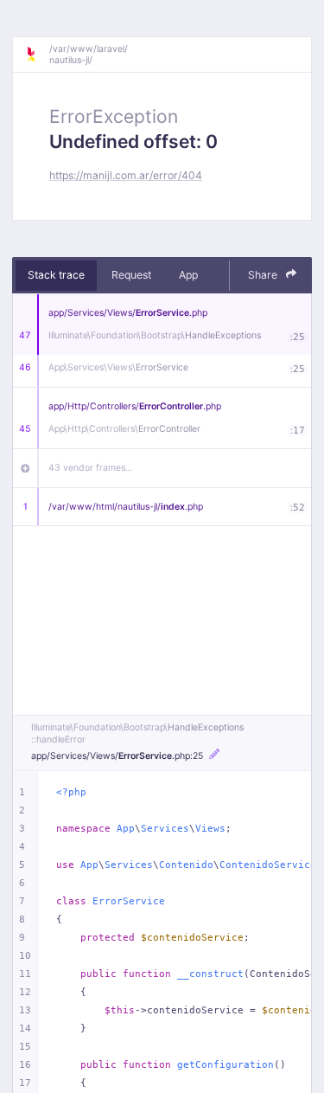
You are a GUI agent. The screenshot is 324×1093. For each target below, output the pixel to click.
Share (264, 274)
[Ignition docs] (37, 54)
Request (131, 274)
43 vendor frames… (90, 467)
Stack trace (56, 274)
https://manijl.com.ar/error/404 (125, 175)
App (188, 274)
